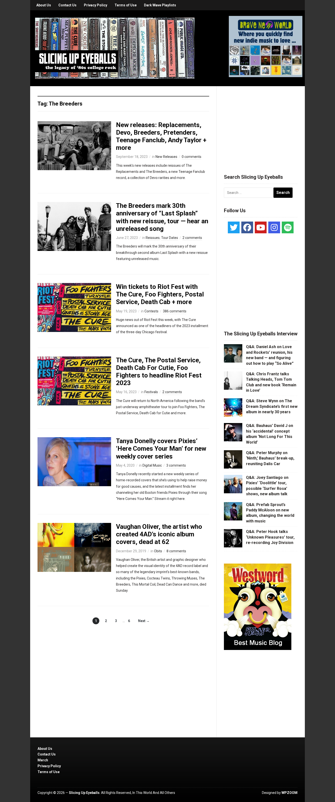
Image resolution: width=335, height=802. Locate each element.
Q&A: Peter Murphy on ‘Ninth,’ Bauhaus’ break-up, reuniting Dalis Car (270, 458)
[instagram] (274, 227)
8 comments (176, 551)
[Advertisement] (260, 124)
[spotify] (288, 227)
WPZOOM (289, 793)
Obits (158, 551)
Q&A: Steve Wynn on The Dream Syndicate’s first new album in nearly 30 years (271, 406)
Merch (43, 760)
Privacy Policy (95, 5)
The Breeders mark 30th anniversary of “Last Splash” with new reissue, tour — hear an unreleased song (162, 217)
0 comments (191, 157)
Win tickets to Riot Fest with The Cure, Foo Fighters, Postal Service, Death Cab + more (160, 294)
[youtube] (261, 227)
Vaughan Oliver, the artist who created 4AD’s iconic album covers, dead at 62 (159, 534)
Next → (144, 621)
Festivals (151, 392)
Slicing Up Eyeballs (84, 793)
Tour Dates (169, 238)
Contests (151, 311)
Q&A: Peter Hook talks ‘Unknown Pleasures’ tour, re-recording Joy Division (270, 537)
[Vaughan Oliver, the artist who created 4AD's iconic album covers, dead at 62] (74, 547)
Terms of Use (126, 5)
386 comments (174, 311)
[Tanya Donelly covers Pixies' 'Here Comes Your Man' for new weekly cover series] (74, 461)
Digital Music (152, 465)
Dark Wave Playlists (160, 5)
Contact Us (67, 5)
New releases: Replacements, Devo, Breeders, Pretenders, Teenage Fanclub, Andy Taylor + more (161, 136)
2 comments (192, 238)
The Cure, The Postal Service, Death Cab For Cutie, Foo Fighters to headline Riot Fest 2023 (159, 371)
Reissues (153, 238)
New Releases (166, 157)
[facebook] (247, 227)
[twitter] (234, 227)
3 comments (176, 465)
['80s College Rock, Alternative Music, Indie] (114, 48)
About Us (43, 5)
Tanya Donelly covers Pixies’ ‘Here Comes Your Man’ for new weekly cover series (161, 448)
